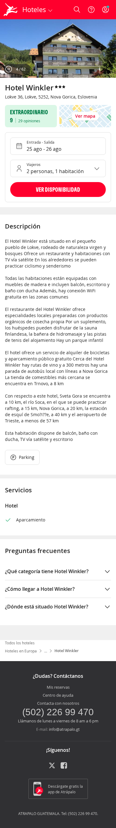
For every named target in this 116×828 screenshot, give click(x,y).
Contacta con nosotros (58, 703)
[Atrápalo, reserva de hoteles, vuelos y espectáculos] (10, 9)
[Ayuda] (91, 9)
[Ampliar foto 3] (58, 48)
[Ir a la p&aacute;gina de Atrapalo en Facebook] (64, 767)
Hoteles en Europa (21, 650)
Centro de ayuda (58, 695)
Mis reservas (58, 687)
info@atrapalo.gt (64, 729)
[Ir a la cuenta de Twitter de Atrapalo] (52, 767)
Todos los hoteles (20, 642)
